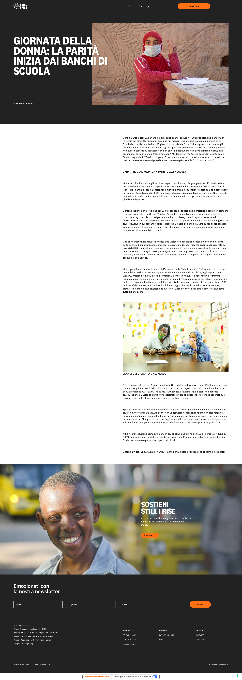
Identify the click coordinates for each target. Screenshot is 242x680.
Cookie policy (129, 640)
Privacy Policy (130, 635)
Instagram (200, 635)
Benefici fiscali (130, 644)
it (139, 6)
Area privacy (129, 630)
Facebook (200, 630)
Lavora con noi (166, 635)
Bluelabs (224, 664)
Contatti (163, 630)
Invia (200, 604)
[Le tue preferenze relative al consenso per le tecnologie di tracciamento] (237, 675)
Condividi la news (23, 103)
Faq (161, 640)
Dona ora (194, 6)
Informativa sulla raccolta (97, 676)
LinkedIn (200, 640)
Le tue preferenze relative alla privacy (132, 676)
